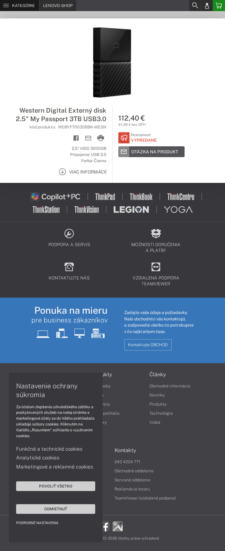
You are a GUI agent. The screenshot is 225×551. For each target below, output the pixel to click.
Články (157, 374)
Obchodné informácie (169, 386)
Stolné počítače (105, 413)
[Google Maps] (117, 525)
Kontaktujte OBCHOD (148, 344)
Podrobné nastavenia (37, 523)
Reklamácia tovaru (132, 489)
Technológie (161, 413)
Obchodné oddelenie (134, 470)
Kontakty (125, 450)
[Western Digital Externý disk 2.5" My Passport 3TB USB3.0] (112, 62)
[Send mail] (88, 138)
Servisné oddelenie (133, 480)
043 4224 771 (127, 461)
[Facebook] (104, 525)
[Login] (207, 5)
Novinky (157, 395)
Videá (154, 422)
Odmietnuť (55, 509)
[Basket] (219, 5)
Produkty (157, 404)
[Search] (195, 5)
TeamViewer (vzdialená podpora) (145, 498)
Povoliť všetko (55, 486)
